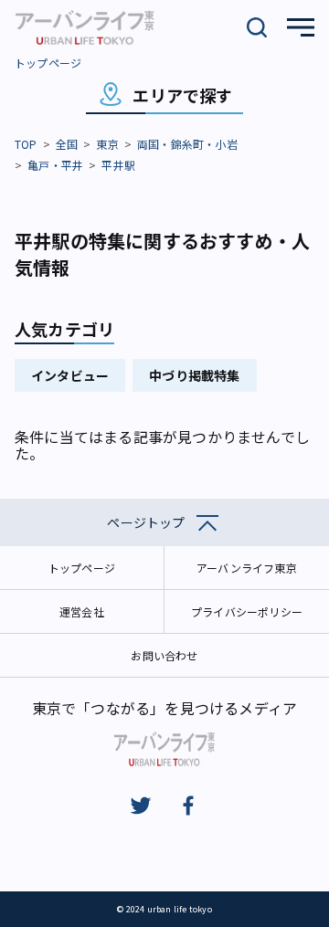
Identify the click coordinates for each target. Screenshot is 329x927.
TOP (26, 144)
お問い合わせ (164, 655)
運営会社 (81, 611)
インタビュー (70, 375)
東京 (107, 144)
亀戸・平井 (55, 165)
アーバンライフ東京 (246, 567)
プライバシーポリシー (246, 611)
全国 (67, 144)
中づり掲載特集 (194, 375)
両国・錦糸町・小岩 (187, 144)
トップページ (48, 62)
